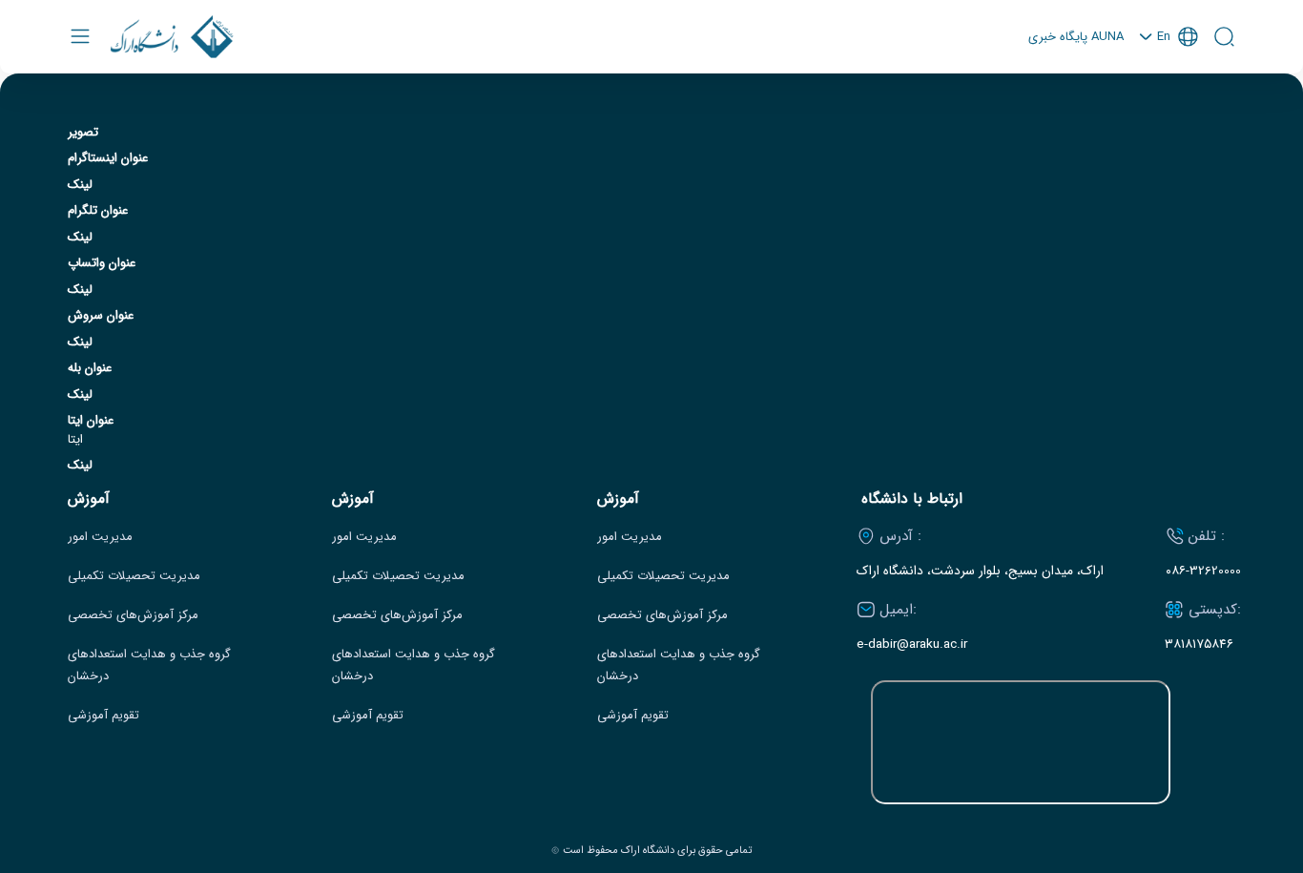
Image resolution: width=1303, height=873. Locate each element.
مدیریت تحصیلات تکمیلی (134, 576)
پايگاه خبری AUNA (1076, 37)
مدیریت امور (100, 537)
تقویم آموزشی (103, 715)
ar (1168, 114)
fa (1168, 88)
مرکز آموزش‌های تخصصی (133, 615)
